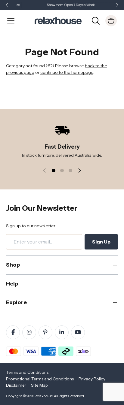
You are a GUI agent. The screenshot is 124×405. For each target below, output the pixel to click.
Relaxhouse (43, 396)
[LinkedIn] (62, 332)
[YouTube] (78, 332)
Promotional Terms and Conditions (40, 378)
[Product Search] (96, 20)
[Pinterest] (45, 332)
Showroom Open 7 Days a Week (68, 5)
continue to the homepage (66, 72)
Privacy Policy (92, 378)
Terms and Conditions (27, 372)
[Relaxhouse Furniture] (58, 20)
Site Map (39, 385)
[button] (117, 5)
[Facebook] (13, 332)
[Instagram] (29, 332)
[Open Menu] (11, 21)
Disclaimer (16, 385)
